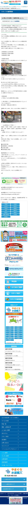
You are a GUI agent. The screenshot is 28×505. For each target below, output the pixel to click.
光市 (6, 210)
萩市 (18, 332)
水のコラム (4, 433)
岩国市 (15, 208)
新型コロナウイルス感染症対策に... (13, 369)
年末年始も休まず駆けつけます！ (13, 364)
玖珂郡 (15, 214)
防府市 (15, 206)
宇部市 (15, 204)
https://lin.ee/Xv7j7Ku (6, 189)
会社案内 (4, 439)
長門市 (9, 334)
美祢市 (5, 212)
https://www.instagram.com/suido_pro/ (10, 194)
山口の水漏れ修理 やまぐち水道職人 (8, 6)
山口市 (5, 206)
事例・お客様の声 (6, 427)
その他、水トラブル (7, 465)
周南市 (15, 212)
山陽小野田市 (6, 214)
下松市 (5, 208)
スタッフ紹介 (5, 436)
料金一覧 (4, 424)
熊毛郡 (5, 216)
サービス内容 (5, 420)
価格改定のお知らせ (10, 360)
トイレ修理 (4, 452)
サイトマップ (5, 446)
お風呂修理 (4, 459)
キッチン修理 (5, 456)
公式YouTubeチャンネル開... (11, 355)
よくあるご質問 (6, 430)
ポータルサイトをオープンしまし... (13, 351)
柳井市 (15, 210)
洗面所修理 (4, 462)
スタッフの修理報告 (22, 6)
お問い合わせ (5, 442)
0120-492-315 (12, 476)
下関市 (5, 204)
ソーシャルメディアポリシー (9, 449)
